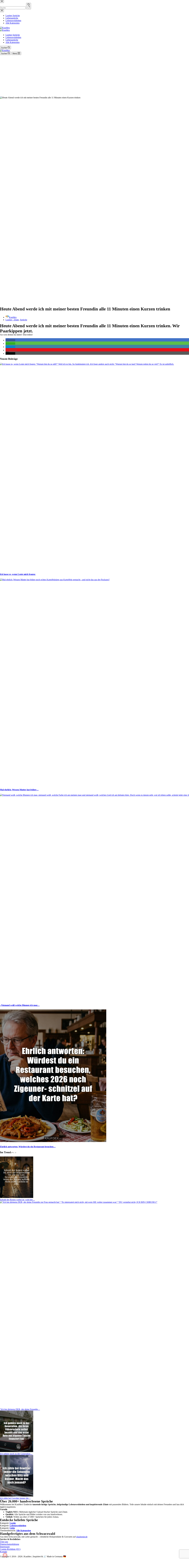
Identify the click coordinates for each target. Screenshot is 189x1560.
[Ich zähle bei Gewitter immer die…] (16, 1496)
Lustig (13, 1523)
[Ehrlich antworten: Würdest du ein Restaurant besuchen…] (53, 1141)
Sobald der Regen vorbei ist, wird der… (17, 1199)
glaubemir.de (81, 1537)
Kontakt (3, 1551)
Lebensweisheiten (13, 37)
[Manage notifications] (5, 1555)
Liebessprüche (12, 40)
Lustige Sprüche (13, 35)
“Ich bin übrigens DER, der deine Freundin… (20, 1409)
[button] (10, 340)
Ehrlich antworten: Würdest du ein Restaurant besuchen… (28, 1146)
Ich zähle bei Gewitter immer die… (15, 1498)
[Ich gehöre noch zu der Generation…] (16, 1451)
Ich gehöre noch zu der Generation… (16, 1454)
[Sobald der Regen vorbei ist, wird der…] (16, 1197)
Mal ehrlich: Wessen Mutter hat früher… (19, 789)
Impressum (5, 1547)
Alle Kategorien (13, 42)
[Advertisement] (94, 75)
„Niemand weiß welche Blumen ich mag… (20, 1005)
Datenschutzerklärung (9, 1544)
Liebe (12, 1528)
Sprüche (23, 320)
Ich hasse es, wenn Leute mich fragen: (18, 574)
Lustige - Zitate (12, 320)
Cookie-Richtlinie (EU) (10, 1549)
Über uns (4, 1542)
